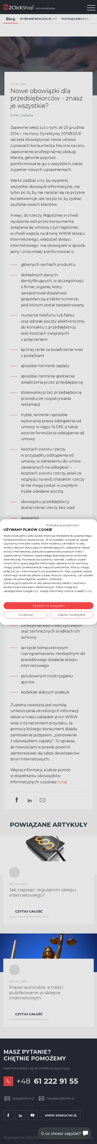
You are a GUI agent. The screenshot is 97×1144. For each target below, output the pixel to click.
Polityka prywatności (62, 525)
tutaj (88, 591)
